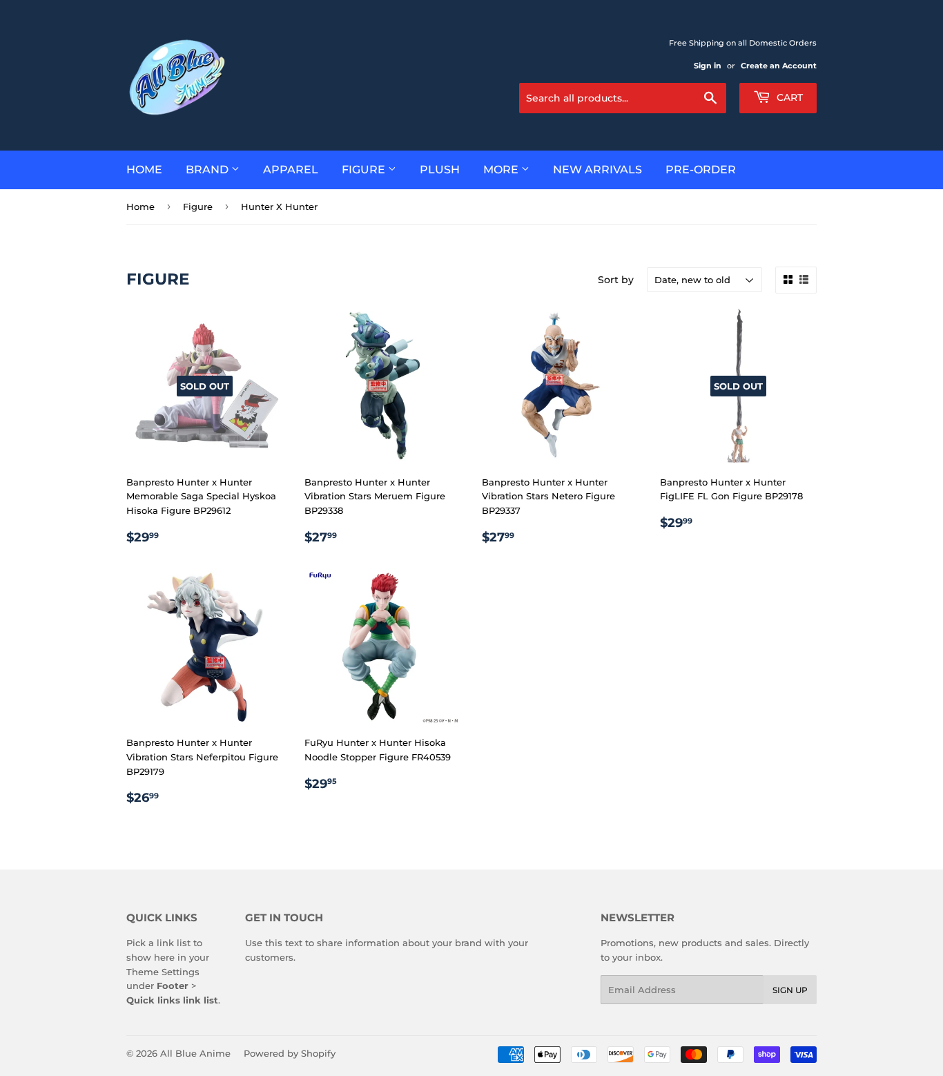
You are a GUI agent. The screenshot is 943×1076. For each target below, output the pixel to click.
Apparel (290, 169)
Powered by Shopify (290, 1053)
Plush (440, 169)
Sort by (616, 279)
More (502, 169)
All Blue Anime (195, 1053)
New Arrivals (597, 169)
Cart (788, 97)
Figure (365, 169)
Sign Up (790, 990)
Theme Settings (163, 971)
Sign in (707, 65)
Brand (208, 169)
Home (144, 169)
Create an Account (779, 65)
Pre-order (700, 169)
